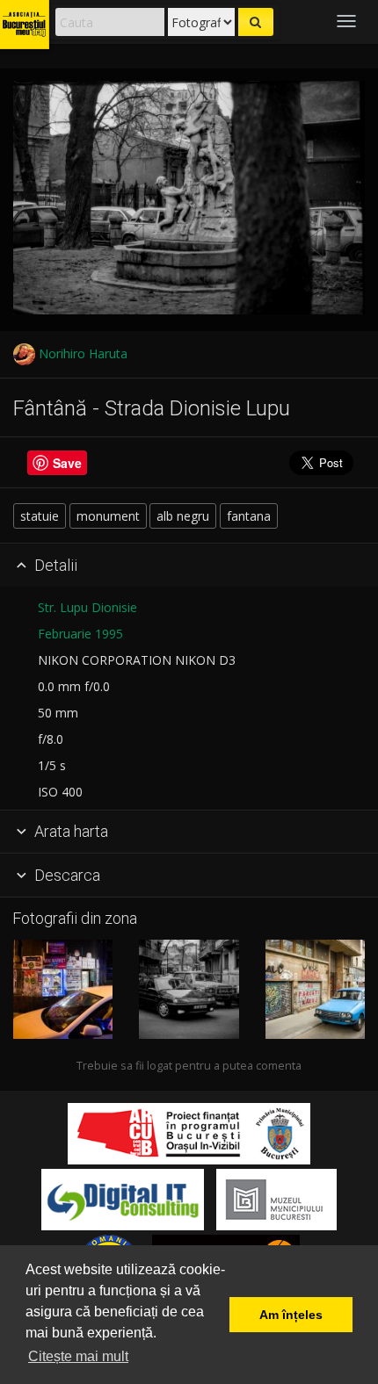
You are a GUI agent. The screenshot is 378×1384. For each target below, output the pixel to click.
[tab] (189, 565)
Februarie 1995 (80, 633)
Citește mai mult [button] (78, 1356)
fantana (249, 516)
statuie (39, 516)
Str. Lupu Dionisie (87, 607)
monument (108, 516)
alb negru (182, 516)
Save (67, 463)
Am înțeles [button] (291, 1315)
